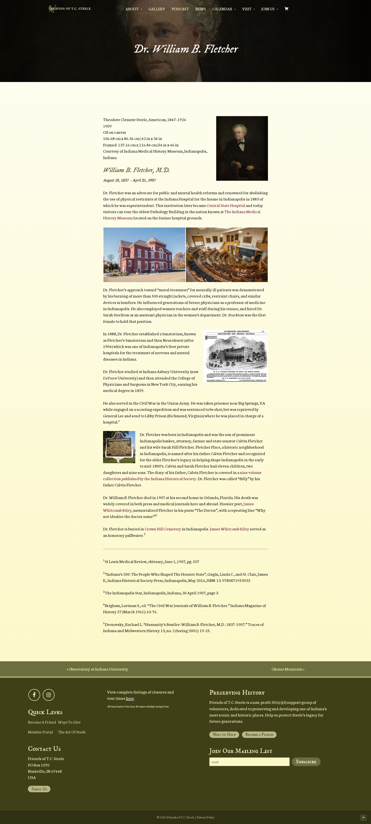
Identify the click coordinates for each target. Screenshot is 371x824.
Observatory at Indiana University (98, 669)
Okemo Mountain (287, 669)
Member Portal (40, 731)
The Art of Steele (72, 731)
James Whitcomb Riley (229, 528)
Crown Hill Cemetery (163, 528)
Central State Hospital (226, 205)
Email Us (39, 789)
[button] (242, 148)
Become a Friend (42, 722)
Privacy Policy (205, 817)
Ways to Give (69, 722)
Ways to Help (224, 734)
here (130, 698)
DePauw (110, 378)
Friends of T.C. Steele (181, 817)
